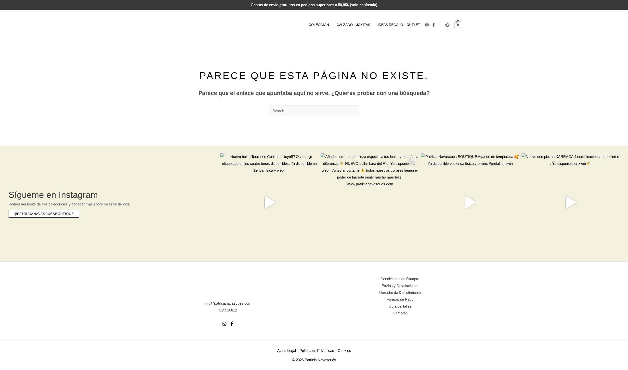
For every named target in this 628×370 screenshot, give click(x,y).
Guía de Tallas (400, 306)
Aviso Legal (286, 350)
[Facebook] (433, 25)
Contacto (400, 313)
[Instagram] (427, 25)
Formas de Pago (400, 299)
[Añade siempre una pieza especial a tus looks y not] (370, 202)
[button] (331, 25)
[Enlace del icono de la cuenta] (447, 25)
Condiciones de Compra (399, 279)
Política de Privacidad (317, 350)
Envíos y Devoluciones (400, 286)
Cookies (344, 350)
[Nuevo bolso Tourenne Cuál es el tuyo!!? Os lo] (269, 202)
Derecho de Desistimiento (400, 292)
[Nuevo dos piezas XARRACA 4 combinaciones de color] (570, 202)
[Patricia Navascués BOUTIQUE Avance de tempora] (470, 202)
